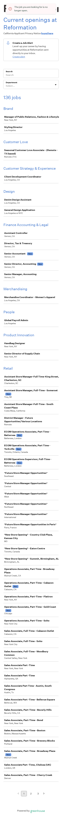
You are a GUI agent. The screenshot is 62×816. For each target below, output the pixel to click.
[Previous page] (18, 794)
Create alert (19, 56)
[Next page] (43, 794)
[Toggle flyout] (55, 84)
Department (11, 82)
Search (9, 71)
